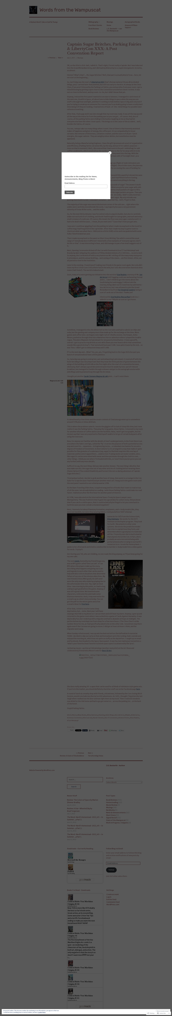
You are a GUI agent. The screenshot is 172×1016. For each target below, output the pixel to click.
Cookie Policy (42, 1012)
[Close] (109, 152)
